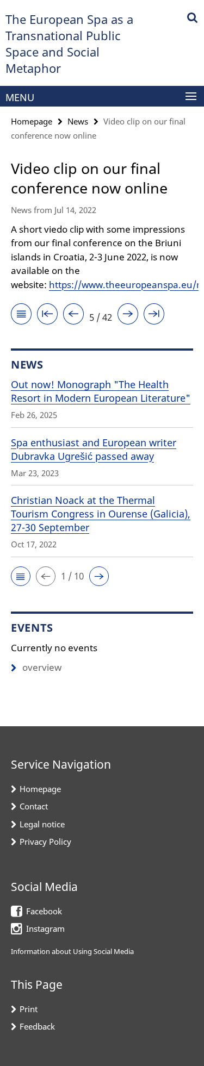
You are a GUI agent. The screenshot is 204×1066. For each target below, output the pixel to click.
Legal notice (42, 824)
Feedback (37, 1026)
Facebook (44, 911)
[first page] (47, 315)
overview (41, 667)
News (77, 121)
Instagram (45, 928)
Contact (34, 806)
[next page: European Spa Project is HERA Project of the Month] (128, 315)
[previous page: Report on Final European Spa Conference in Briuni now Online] (73, 315)
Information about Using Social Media (72, 951)
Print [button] (29, 1008)
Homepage (31, 121)
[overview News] (21, 315)
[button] (20, 576)
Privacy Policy (45, 841)
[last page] (154, 315)
